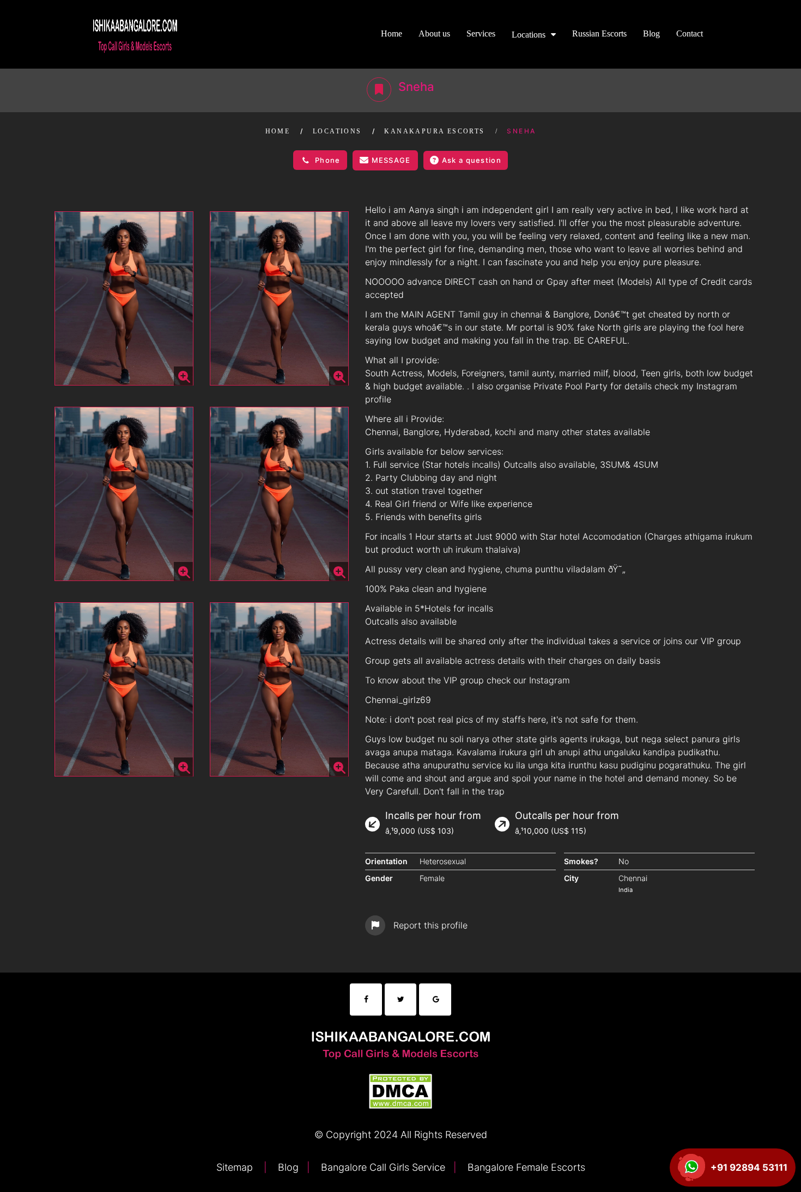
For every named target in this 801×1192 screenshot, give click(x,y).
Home (391, 33)
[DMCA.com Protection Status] (400, 1090)
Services (480, 33)
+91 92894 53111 (749, 1167)
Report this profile (430, 925)
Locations (528, 34)
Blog (651, 33)
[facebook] (366, 999)
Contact (689, 33)
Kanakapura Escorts (434, 131)
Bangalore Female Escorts (525, 1167)
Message (391, 160)
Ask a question (471, 160)
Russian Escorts (599, 33)
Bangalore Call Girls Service (381, 1167)
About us (434, 33)
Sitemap (236, 1167)
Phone (328, 160)
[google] (435, 999)
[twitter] (401, 999)
